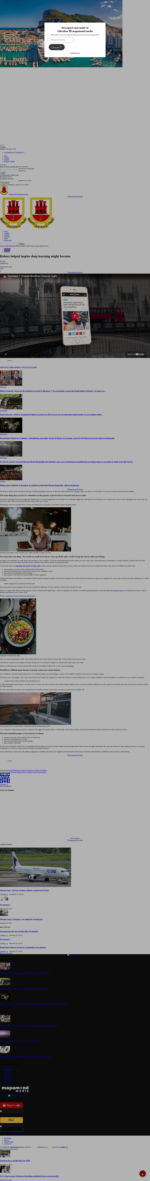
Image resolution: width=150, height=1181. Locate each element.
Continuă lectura (75, 53)
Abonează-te (55, 47)
